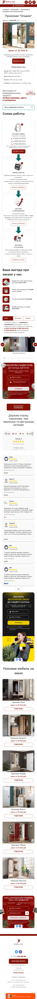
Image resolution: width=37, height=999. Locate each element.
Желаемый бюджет (19, 382)
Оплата (28, 318)
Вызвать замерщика (18, 187)
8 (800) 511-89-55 (19, 138)
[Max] (20, 659)
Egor (10, 567)
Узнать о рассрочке (18, 223)
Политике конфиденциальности (19, 393)
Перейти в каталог (18, 260)
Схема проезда (18, 972)
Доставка (18, 318)
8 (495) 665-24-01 (20, 141)
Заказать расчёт (18, 61)
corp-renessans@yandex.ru (18, 965)
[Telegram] (17, 659)
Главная (6, 9)
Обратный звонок (18, 961)
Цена (6, 318)
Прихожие (15, 9)
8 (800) (18, 956)
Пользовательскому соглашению (15, 394)
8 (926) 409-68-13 (20, 144)
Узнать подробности (30, 93)
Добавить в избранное (18, 977)
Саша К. (11, 501)
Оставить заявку (18, 151)
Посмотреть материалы (18, 407)
